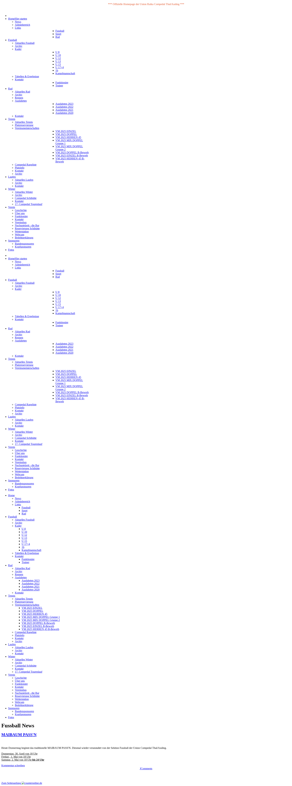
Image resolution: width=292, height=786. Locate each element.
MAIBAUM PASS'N (18, 734)
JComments (146, 768)
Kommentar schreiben (13, 765)
